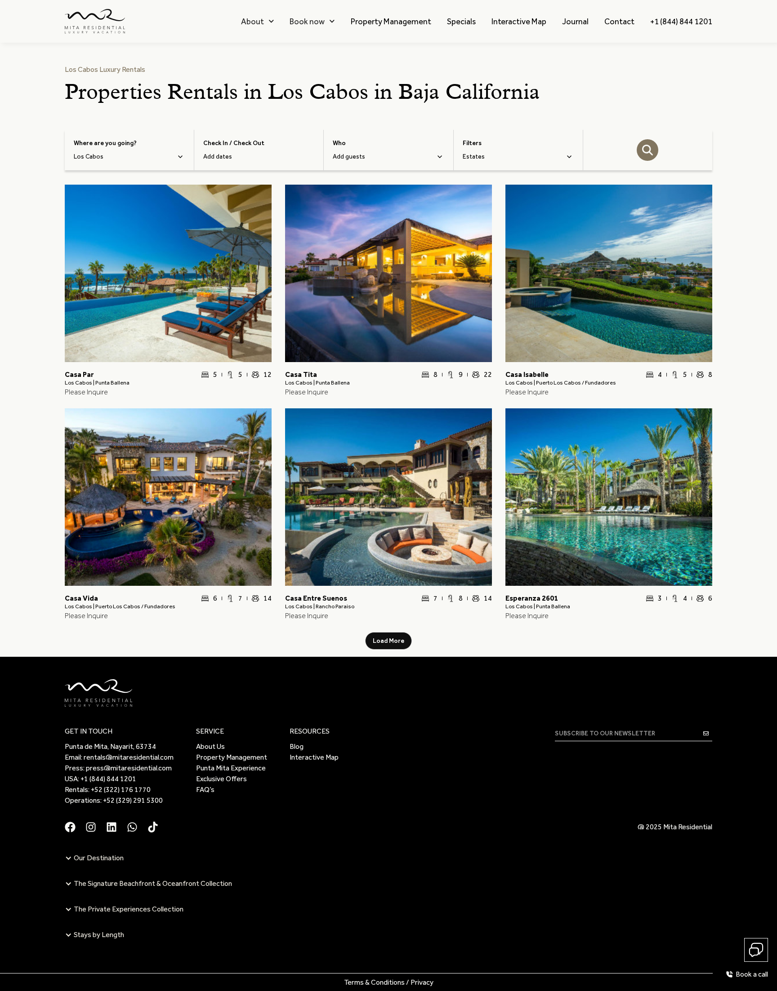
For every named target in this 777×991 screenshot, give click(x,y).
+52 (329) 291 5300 (133, 800)
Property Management (391, 22)
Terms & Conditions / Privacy (388, 982)
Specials (461, 22)
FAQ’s (205, 789)
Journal (575, 22)
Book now (307, 22)
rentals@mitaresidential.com (129, 757)
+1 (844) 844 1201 (681, 22)
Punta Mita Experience (231, 768)
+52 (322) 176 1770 (121, 789)
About (252, 22)
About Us (210, 746)
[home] (95, 21)
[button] (257, 22)
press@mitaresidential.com (129, 768)
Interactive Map (518, 22)
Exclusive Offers (221, 778)
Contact (619, 22)
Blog (297, 746)
